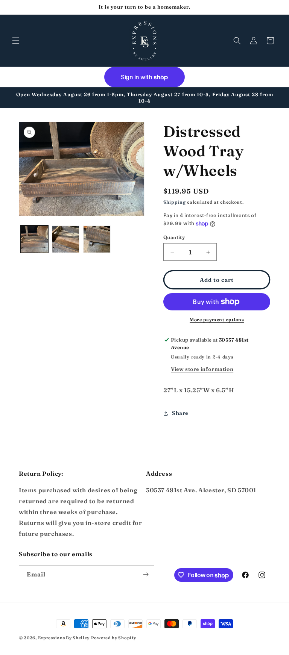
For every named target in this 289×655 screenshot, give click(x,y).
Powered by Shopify (113, 637)
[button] (16, 40)
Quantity (174, 237)
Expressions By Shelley (64, 637)
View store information (202, 369)
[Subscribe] (145, 574)
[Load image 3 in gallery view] (97, 239)
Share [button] (180, 413)
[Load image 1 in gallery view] (34, 239)
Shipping (174, 202)
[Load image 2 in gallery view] (65, 239)
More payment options (217, 319)
